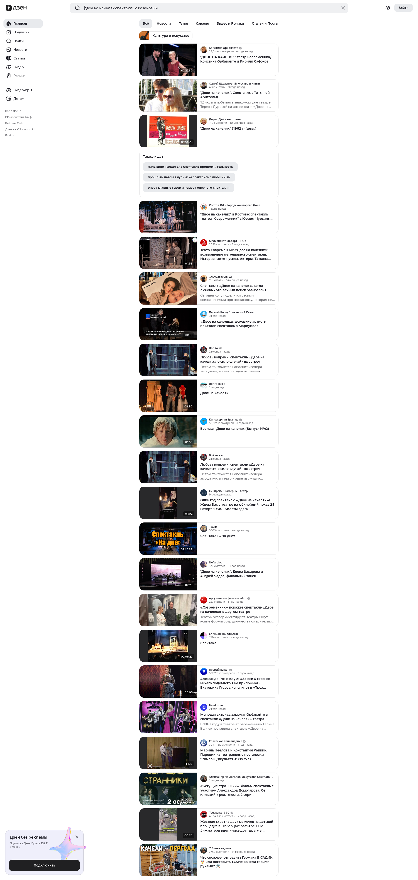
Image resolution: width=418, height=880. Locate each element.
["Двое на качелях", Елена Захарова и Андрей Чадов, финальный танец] (168, 574)
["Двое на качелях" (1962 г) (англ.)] (168, 131)
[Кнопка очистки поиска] (343, 8)
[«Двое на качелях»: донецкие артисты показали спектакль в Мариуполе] (168, 324)
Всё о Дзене (13, 111)
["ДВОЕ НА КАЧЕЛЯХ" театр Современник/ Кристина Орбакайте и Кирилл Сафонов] (168, 60)
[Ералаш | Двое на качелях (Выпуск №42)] (168, 431)
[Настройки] (388, 8)
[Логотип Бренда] (9, 8)
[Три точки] (275, 49)
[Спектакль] (168, 646)
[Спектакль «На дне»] (168, 538)
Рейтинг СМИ (14, 123)
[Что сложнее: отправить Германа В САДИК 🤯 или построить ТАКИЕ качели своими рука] (168, 860)
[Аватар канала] (203, 49)
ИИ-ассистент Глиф (18, 117)
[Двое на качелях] (168, 396)
